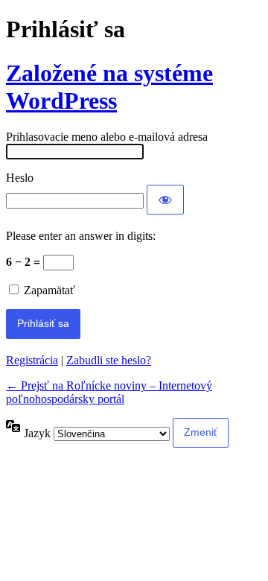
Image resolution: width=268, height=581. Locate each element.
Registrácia (32, 360)
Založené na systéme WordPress (109, 87)
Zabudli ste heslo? (108, 360)
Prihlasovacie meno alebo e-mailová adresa (107, 136)
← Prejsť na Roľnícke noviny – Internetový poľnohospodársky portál (109, 392)
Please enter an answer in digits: (81, 235)
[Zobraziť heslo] (165, 200)
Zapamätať (49, 290)
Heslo (20, 177)
